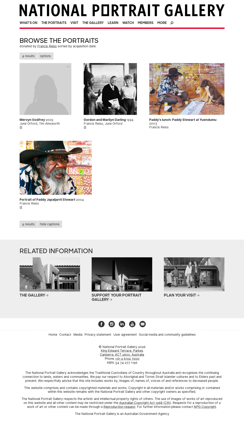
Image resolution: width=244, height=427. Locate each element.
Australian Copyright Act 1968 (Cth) (145, 403)
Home (52, 335)
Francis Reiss (47, 46)
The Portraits (53, 23)
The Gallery (93, 23)
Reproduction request (119, 407)
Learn (113, 23)
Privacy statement (97, 335)
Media (77, 335)
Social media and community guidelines (167, 335)
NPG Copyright (205, 407)
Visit (74, 23)
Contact (65, 335)
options (45, 56)
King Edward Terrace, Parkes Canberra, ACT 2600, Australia (122, 353)
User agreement (125, 335)
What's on (28, 23)
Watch (128, 23)
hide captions (50, 224)
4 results (28, 56)
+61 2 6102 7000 (127, 359)
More (162, 23)
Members (145, 23)
